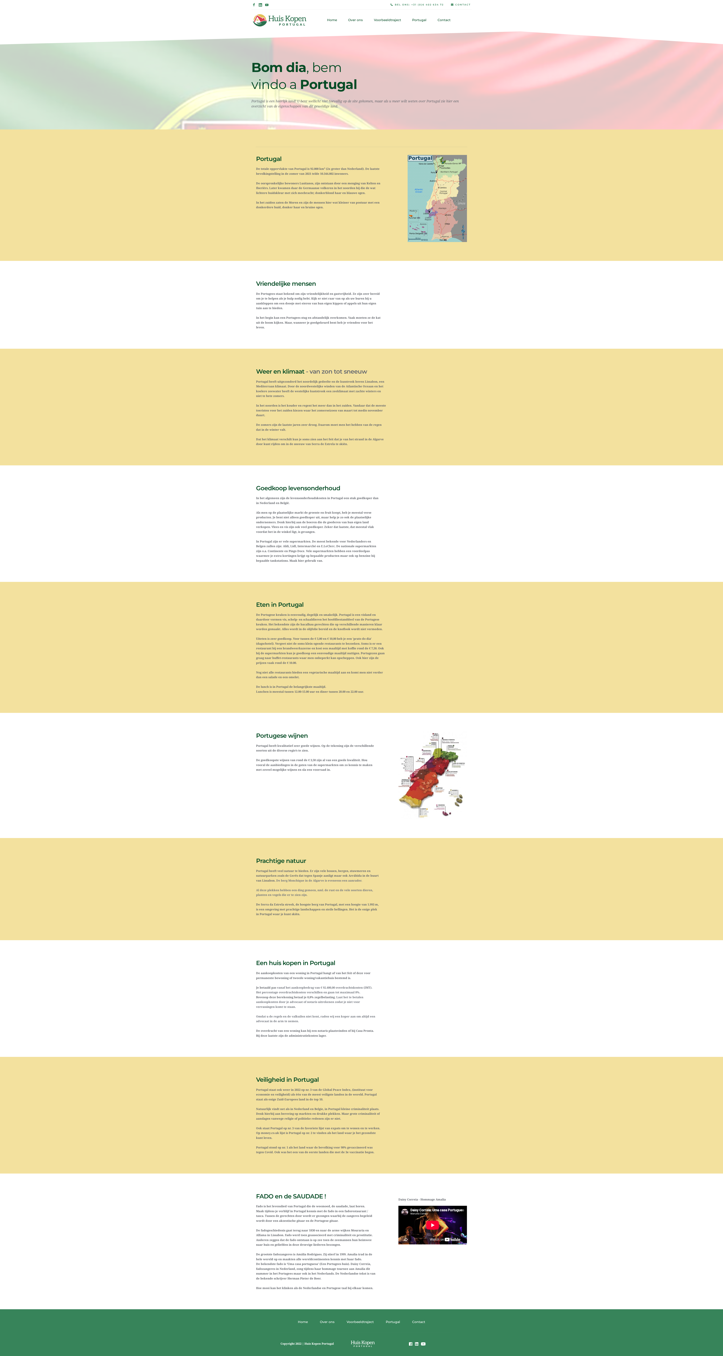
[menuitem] (332, 20)
